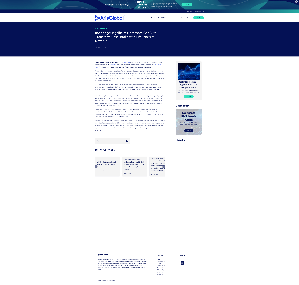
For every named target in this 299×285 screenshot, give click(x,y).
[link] (296, 2)
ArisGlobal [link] (126, 62)
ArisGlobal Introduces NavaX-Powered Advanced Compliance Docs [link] (107, 164)
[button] (96, 166)
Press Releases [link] (101, 28)
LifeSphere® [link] (112, 64)
